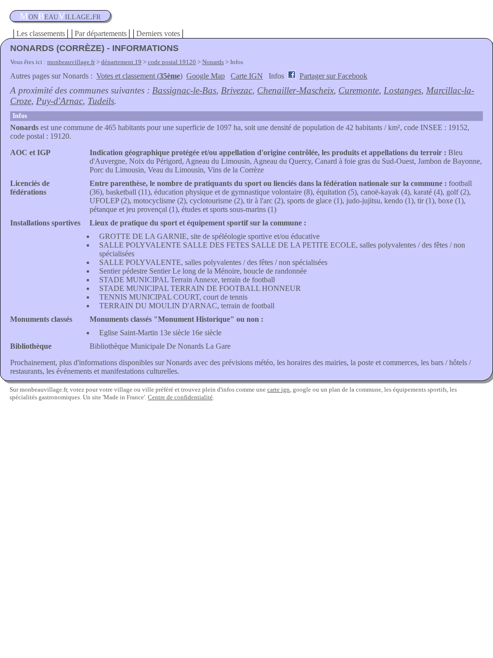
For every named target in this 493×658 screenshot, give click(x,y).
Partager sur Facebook (333, 76)
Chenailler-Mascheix (295, 90)
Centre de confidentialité (180, 397)
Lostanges (402, 90)
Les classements (40, 33)
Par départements (101, 33)
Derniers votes (158, 33)
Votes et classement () (139, 76)
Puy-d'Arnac (59, 101)
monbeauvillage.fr (71, 62)
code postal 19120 (172, 62)
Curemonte (358, 90)
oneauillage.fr (60, 16)
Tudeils (101, 101)
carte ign (278, 389)
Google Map (205, 76)
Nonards (213, 62)
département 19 (121, 62)
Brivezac (236, 90)
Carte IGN (247, 76)
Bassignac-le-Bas (184, 90)
